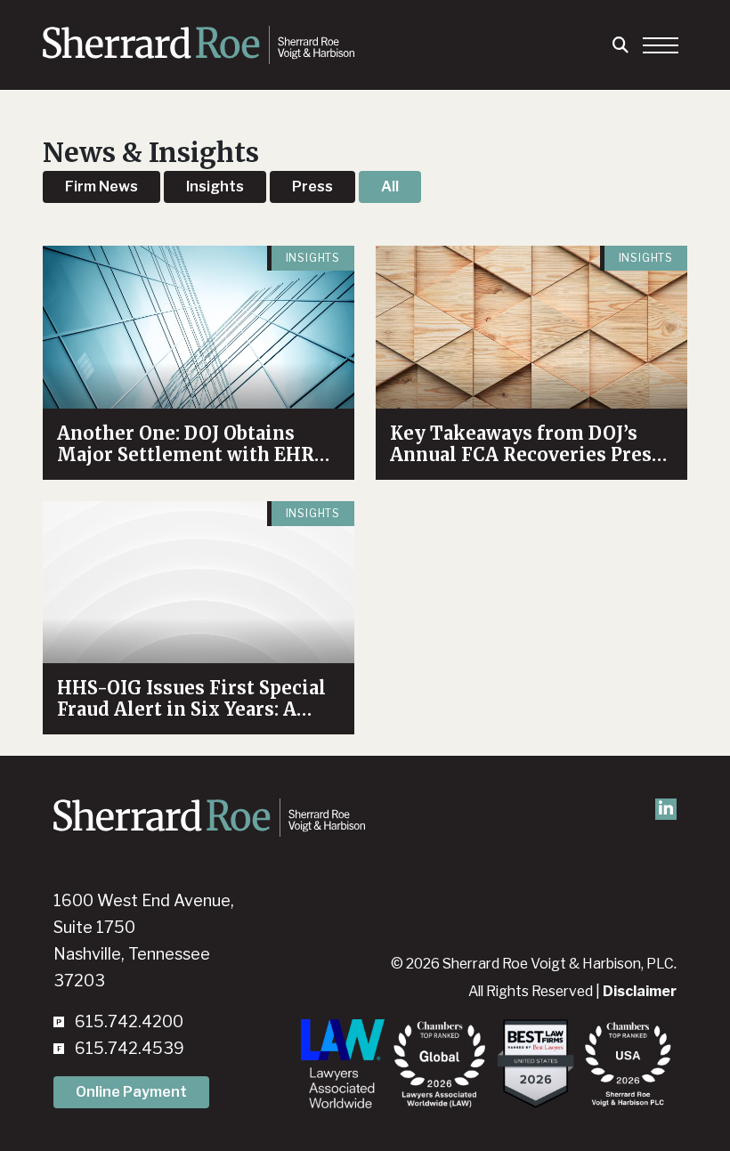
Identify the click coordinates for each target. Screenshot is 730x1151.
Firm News (101, 186)
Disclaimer (640, 991)
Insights (215, 186)
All (390, 186)
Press (312, 186)
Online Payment (131, 1091)
